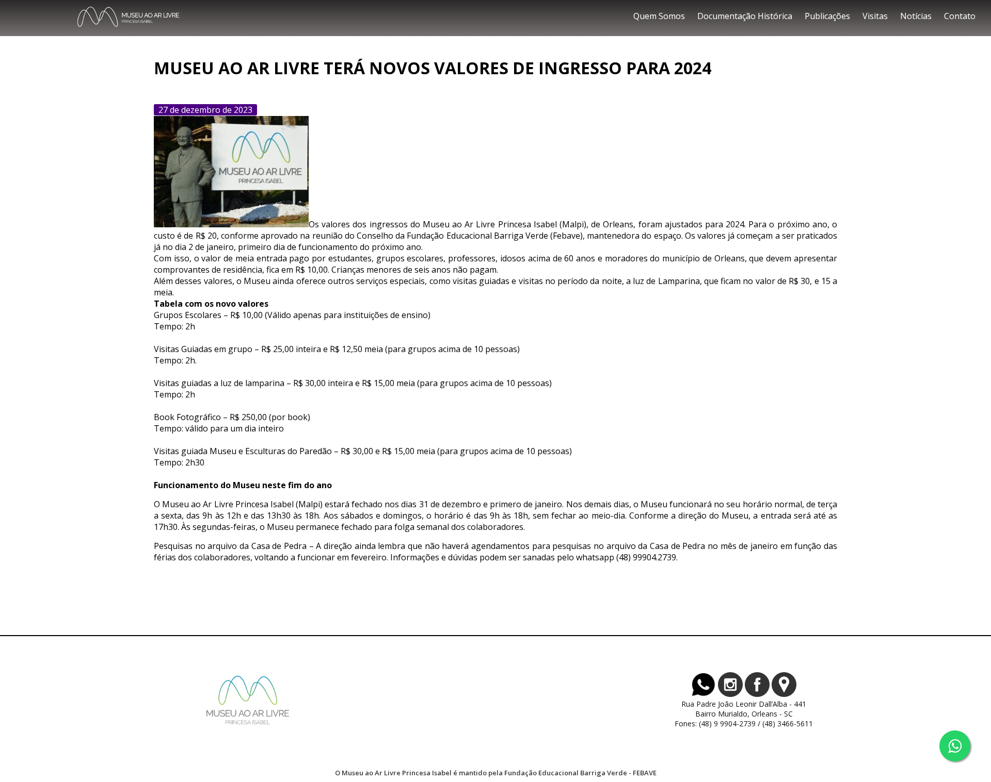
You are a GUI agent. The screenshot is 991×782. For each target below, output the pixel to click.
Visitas (875, 16)
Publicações (827, 16)
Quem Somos (659, 16)
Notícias (916, 16)
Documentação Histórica (744, 16)
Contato (960, 16)
